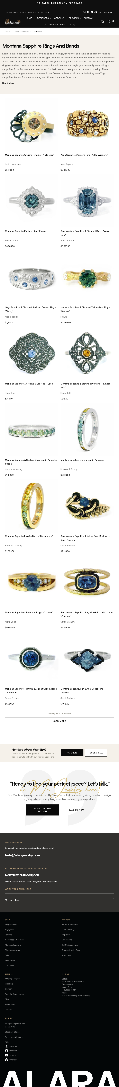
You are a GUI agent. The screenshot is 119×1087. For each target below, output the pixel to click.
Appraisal (66, 934)
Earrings (8, 934)
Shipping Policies (12, 1032)
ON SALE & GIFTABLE (54, 25)
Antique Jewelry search (72, 950)
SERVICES (74, 18)
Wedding (9, 984)
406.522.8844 (106, 12)
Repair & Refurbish (70, 924)
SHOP (30, 18)
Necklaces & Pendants (14, 940)
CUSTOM (88, 18)
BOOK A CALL (96, 753)
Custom (8, 989)
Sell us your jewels (70, 945)
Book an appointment (14, 994)
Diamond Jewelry (12, 950)
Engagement (10, 929)
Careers (8, 1009)
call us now (76, 810)
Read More (8, 82)
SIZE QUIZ (72, 753)
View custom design (42, 809)
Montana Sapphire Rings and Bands (28, 32)
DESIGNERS (43, 18)
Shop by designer (12, 978)
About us (32, 12)
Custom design (68, 929)
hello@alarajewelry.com (22, 855)
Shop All (8, 32)
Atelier (45, 12)
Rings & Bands (11, 924)
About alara (10, 1004)
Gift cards (9, 965)
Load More (59, 721)
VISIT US (65, 974)
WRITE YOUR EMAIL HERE (18, 889)
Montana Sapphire (13, 945)
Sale (7, 955)
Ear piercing (67, 940)
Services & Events (14, 12)
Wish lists (66, 955)
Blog (72, 25)
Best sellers (10, 960)
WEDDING (59, 18)
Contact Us (10, 1027)
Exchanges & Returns (14, 1037)
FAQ (7, 1042)
